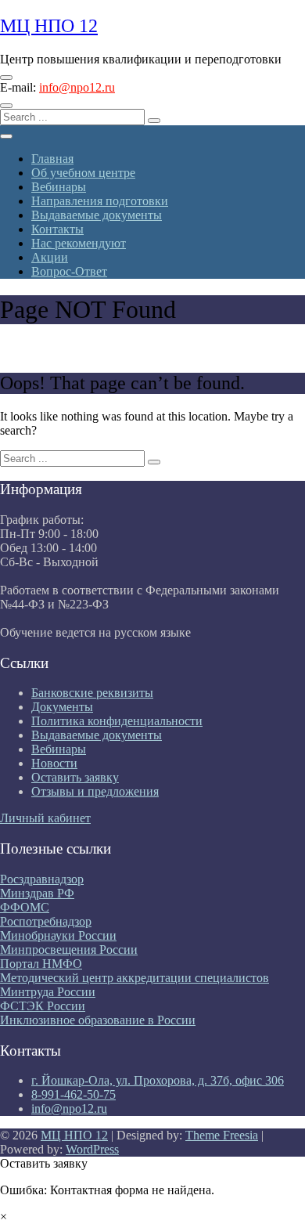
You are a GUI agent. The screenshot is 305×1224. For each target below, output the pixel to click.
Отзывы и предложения (95, 791)
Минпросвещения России (69, 949)
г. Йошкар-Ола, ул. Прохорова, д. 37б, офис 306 (157, 1080)
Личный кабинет (45, 818)
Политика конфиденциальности (117, 721)
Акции (49, 257)
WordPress (92, 1149)
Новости (54, 763)
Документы (62, 706)
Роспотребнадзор (46, 921)
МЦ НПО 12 (49, 26)
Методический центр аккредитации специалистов (134, 977)
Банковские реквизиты (92, 692)
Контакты (57, 229)
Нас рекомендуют (78, 243)
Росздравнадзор (42, 879)
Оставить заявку (75, 777)
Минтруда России (47, 991)
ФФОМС (24, 907)
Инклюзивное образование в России (98, 1020)
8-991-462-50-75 (73, 1094)
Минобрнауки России (58, 935)
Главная (52, 158)
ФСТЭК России (42, 1006)
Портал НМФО (41, 963)
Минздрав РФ (37, 893)
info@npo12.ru (77, 87)
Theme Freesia (221, 1135)
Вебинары (58, 186)
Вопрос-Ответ (69, 271)
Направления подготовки (99, 201)
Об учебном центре (83, 172)
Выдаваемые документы (96, 215)
